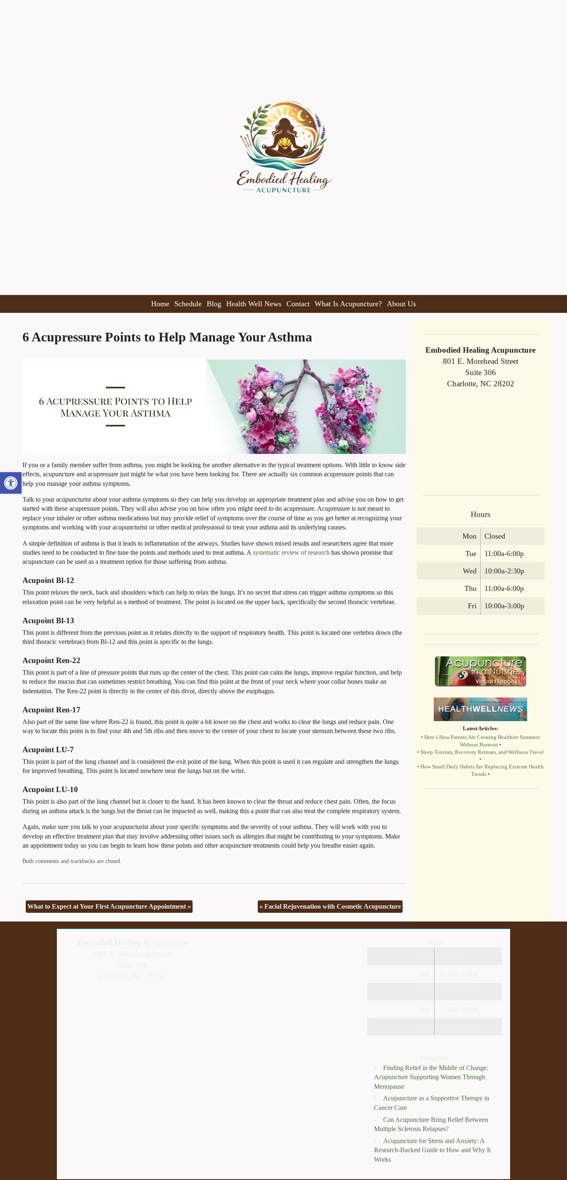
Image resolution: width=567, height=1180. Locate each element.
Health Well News (253, 304)
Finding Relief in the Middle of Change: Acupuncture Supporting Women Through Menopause (431, 1077)
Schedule (188, 304)
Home (160, 304)
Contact (298, 304)
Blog (214, 304)
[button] (11, 483)
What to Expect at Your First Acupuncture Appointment (109, 906)
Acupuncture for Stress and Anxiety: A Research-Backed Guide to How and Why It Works (432, 1150)
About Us (401, 304)
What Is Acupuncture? (348, 304)
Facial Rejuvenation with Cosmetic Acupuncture (330, 906)
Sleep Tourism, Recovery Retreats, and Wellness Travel (482, 752)
